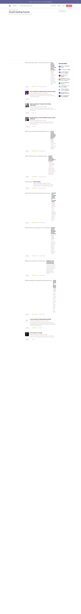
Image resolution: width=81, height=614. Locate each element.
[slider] (34, 86)
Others (46, 334)
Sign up (69, 5)
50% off (62, 82)
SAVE (27, 86)
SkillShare (44, 106)
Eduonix (47, 320)
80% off (65, 69)
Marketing (52, 71)
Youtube (44, 120)
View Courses (50, 1)
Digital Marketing (37, 320)
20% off (67, 71)
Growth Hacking (36, 106)
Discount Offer (53, 143)
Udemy (52, 145)
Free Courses (53, 5)
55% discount (65, 92)
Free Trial (41, 106)
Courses (59, 5)
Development (32, 320)
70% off (62, 79)
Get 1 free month (64, 75)
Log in (63, 5)
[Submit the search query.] (20, 5)
